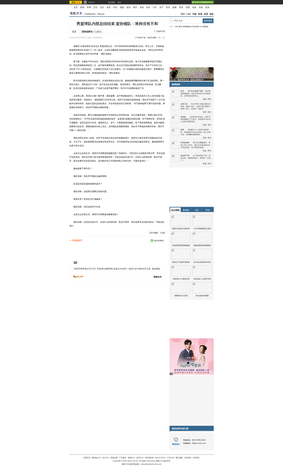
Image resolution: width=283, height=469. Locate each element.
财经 (135, 7)
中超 (194, 14)
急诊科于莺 (185, 156)
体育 (109, 7)
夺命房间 (195, 27)
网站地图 (179, 458)
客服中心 (131, 458)
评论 (209, 99)
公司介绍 (170, 458)
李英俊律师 (185, 143)
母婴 (188, 7)
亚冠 (200, 14)
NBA (115, 7)
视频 (122, 7)
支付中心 (105, 458)
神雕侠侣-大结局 (181, 296)
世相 (142, 7)
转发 (204, 99)
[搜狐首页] (76, 2)
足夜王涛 (184, 104)
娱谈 (128, 7)
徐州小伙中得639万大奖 (140, 269)
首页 (76, 7)
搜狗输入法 (96, 458)
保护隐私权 (149, 458)
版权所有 (166, 461)
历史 (102, 7)
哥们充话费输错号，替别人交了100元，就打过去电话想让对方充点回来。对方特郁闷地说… (195, 145)
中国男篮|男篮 (90, 14)
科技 (148, 7)
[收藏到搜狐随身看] (152, 240)
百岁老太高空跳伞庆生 (202, 262)
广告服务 (122, 458)
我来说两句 (91, 31)
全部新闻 (187, 458)
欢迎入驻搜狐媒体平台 (204, 2)
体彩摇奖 (156, 269)
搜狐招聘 (114, 458)
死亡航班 (178, 27)
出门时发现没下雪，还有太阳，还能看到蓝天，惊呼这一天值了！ (196, 158)
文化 (95, 7)
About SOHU (160, 458)
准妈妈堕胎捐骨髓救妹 (202, 245)
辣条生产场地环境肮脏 (181, 262)
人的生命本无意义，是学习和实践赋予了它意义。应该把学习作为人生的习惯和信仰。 (196, 119)
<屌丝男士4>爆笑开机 (181, 279)
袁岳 (182, 91)
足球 (206, 14)
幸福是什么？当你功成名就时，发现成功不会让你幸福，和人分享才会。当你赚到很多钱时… (196, 132)
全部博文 (196, 458)
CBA (188, 14)
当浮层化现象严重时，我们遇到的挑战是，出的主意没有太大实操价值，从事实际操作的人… (196, 93)
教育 (181, 7)
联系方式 (139, 458)
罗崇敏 (183, 117)
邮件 (119, 2)
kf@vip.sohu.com (199, 443)
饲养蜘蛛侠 (187, 27)
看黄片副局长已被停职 (181, 229)
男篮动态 (101, 14)
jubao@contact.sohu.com (151, 464)
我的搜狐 (111, 2)
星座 (207, 7)
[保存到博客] (159, 241)
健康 (174, 7)
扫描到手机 (160, 31)
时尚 (168, 7)
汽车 (155, 7)
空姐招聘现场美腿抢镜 (181, 245)
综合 (212, 14)
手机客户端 (141, 38)
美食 (201, 7)
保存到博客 (152, 38)
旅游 (194, 7)
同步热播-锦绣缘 (202, 296)
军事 (89, 7)
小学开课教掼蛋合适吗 (202, 229)
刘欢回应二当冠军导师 (202, 279)
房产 (161, 7)
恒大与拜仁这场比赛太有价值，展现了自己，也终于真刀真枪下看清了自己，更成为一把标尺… (196, 106)
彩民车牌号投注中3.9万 (85, 269)
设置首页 (86, 458)
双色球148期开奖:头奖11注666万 (112, 269)
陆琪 (182, 130)
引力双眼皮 (204, 27)
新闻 (82, 7)
